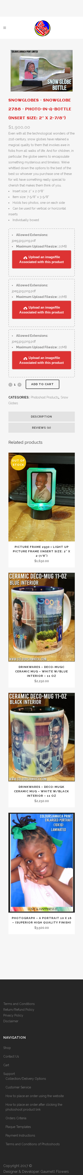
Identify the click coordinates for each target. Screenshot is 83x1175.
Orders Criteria (16, 1118)
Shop (7, 1048)
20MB (41, 246)
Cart (6, 1065)
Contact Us (11, 1056)
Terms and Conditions (19, 1004)
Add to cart (42, 384)
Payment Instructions (20, 1135)
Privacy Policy (13, 1015)
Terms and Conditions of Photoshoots (33, 1144)
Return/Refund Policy (18, 1009)
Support (9, 1074)
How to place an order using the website (35, 1096)
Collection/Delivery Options (26, 1078)
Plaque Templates (18, 1127)
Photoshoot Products (44, 397)
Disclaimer (10, 1021)
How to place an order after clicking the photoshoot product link (34, 1107)
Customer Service (18, 1087)
